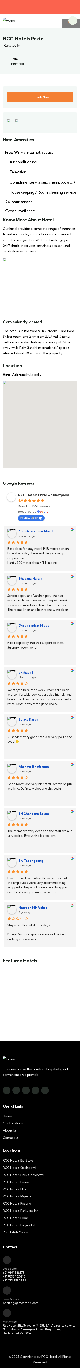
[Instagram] (16, 1090)
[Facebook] (6, 1090)
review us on (29, 518)
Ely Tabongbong (31, 861)
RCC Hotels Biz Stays (39, 995)
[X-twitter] (26, 1090)
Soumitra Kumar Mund (36, 531)
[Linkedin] (35, 1090)
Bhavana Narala (30, 578)
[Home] (9, 20)
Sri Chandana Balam (34, 814)
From (28, 1009)
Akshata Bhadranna (34, 766)
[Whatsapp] (45, 1090)
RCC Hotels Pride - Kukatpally (43, 495)
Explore (26, 1020)
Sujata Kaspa (28, 719)
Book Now (41, 97)
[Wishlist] (57, 975)
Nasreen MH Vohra (33, 908)
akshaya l (26, 672)
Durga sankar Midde (34, 625)
